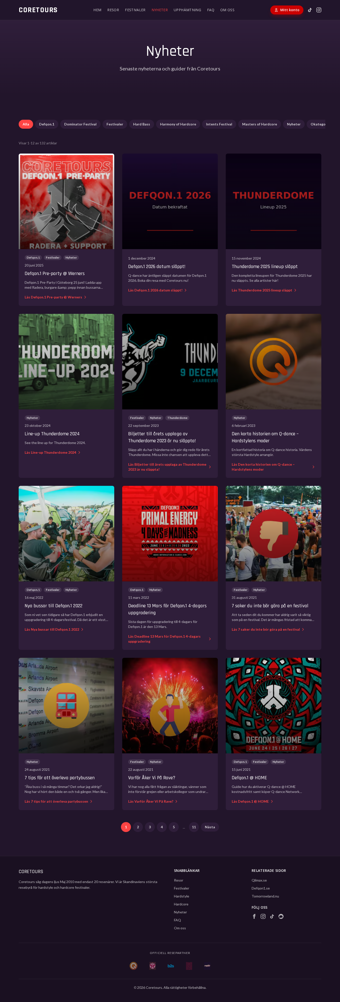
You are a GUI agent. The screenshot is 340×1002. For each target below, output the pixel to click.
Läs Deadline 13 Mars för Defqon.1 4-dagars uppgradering (164, 638)
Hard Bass (141, 124)
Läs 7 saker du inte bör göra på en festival (266, 629)
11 (194, 827)
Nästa (210, 827)
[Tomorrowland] (152, 966)
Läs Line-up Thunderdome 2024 (50, 452)
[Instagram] (318, 9)
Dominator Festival (80, 124)
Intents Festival (219, 124)
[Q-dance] (134, 966)
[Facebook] (254, 916)
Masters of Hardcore (259, 124)
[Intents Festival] (207, 966)
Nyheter (294, 124)
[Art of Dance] (189, 966)
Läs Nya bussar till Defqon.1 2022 (52, 629)
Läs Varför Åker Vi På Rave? (150, 801)
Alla (26, 124)
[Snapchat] (281, 916)
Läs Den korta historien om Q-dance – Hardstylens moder (263, 466)
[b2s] (171, 966)
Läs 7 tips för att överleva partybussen (56, 801)
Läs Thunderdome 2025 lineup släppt (262, 290)
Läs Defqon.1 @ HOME (250, 801)
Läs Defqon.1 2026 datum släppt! (155, 290)
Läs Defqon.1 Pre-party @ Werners (53, 297)
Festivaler (115, 124)
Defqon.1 (46, 124)
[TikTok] (309, 9)
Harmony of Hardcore (178, 124)
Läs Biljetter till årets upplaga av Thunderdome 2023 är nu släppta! (167, 466)
